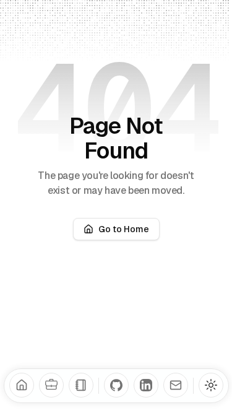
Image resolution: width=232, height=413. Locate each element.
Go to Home (123, 229)
